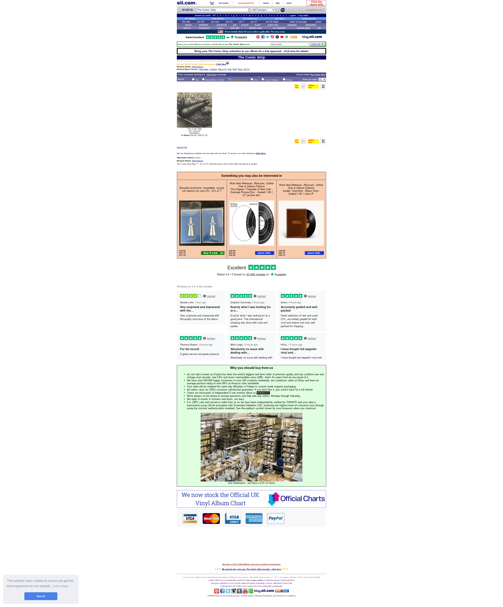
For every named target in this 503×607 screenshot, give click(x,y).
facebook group (303, 28)
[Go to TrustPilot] (216, 38)
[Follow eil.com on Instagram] (233, 592)
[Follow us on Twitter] (267, 38)
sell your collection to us (222, 583)
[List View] (303, 88)
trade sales (234, 28)
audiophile (203, 25)
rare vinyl (215, 22)
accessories (230, 580)
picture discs (273, 25)
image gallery (257, 580)
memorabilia (311, 25)
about (289, 3)
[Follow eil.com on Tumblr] (239, 592)
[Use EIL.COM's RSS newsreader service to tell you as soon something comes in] (282, 591)
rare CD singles (272, 22)
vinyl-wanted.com (228, 586)
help (278, 3)
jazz (234, 25)
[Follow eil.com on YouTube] (245, 592)
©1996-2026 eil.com (216, 596)
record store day (309, 18)
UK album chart (250, 18)
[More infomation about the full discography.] (227, 63)
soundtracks (222, 25)
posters (318, 22)
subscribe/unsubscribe (273, 586)
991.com (241, 586)
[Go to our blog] (312, 37)
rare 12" (254, 22)
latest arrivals (218, 18)
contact (266, 3)
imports (188, 25)
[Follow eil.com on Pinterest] (216, 592)
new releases (190, 18)
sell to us (187, 28)
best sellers (279, 18)
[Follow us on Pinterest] (258, 38)
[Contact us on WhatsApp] (286, 38)
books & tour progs (298, 22)
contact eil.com (254, 586)
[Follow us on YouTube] (282, 38)
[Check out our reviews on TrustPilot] (263, 392)
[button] (305, 518)
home (211, 580)
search (241, 580)
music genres (287, 580)
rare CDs (200, 22)
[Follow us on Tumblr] (277, 38)
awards (257, 25)
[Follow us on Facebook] (262, 38)
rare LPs (229, 22)
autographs (292, 25)
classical (244, 25)
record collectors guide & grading (249, 583)
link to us (220, 580)
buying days (204, 28)
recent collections (274, 583)
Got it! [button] (41, 596)
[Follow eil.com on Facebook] (222, 592)
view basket (223, 3)
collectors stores (255, 28)
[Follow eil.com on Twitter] (228, 592)
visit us (220, 28)
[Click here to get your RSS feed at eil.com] (293, 38)
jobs (319, 28)
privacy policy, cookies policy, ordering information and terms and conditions (262, 596)
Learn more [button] (60, 586)
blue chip (186, 22)
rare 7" (242, 22)
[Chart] (251, 506)
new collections (279, 28)
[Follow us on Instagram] (272, 38)
